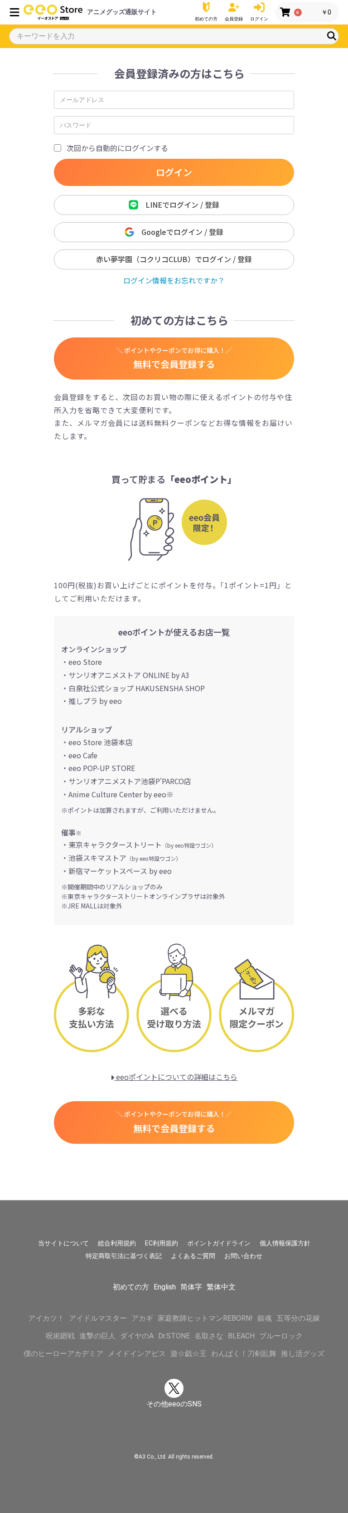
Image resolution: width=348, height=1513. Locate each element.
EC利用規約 (161, 1243)
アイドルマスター (98, 1318)
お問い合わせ (243, 1255)
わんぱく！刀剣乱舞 (243, 1353)
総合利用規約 (117, 1243)
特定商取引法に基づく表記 (124, 1255)
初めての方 (131, 1287)
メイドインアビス (137, 1353)
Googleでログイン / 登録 (178, 231)
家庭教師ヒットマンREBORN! (205, 1318)
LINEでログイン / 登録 (178, 204)
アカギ (142, 1318)
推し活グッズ (302, 1353)
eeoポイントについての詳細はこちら (175, 1076)
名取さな (208, 1336)
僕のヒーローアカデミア (63, 1353)
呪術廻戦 (60, 1336)
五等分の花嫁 (298, 1318)
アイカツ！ (46, 1318)
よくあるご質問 (193, 1255)
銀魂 (264, 1318)
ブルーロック (281, 1336)
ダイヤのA (137, 1336)
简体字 (191, 1287)
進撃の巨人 (97, 1336)
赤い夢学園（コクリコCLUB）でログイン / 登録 (174, 259)
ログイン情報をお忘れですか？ (174, 280)
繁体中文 (221, 1287)
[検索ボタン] (331, 35)
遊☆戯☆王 (188, 1353)
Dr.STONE (174, 1336)
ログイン (174, 172)
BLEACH (241, 1336)
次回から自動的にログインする (117, 147)
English (165, 1287)
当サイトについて (63, 1243)
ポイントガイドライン (219, 1243)
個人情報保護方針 (285, 1243)
